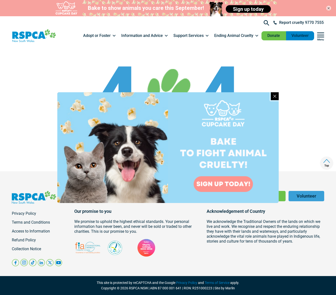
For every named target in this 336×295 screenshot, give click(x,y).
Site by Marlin (224, 288)
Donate (273, 35)
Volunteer (300, 35)
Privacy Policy (186, 283)
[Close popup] (275, 96)
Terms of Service (217, 283)
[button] (100, 35)
